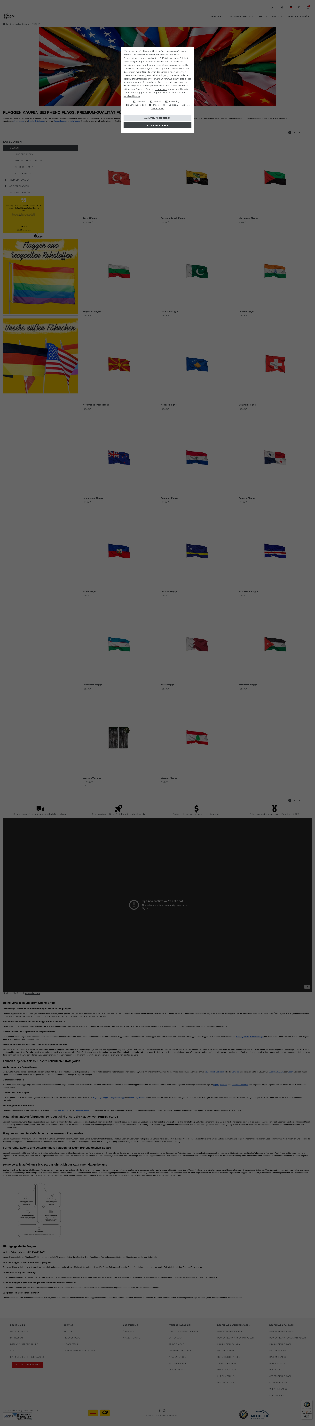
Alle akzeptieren (157, 125)
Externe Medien (138, 105)
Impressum (161, 89)
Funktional (172, 105)
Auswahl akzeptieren (157, 118)
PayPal (156, 105)
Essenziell (142, 101)
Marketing (174, 101)
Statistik (158, 101)
